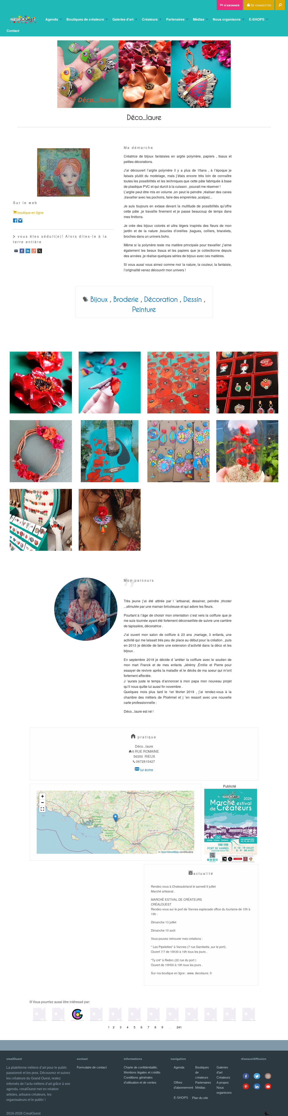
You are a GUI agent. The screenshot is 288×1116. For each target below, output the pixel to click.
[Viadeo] (33, 250)
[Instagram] (268, 1076)
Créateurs (150, 19)
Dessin (192, 299)
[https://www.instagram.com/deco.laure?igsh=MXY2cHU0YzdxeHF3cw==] (20, 220)
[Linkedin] (257, 1086)
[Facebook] (21, 250)
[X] (39, 250)
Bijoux (99, 299)
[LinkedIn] (27, 250)
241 (179, 1027)
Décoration (161, 299)
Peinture (144, 309)
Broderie (126, 299)
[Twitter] (257, 1076)
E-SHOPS (256, 19)
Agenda (51, 19)
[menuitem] (22, 19)
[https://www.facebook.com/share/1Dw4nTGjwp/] (15, 220)
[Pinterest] (245, 1086)
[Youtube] (268, 1086)
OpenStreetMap (170, 852)
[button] (115, 818)
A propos (223, 1082)
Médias (198, 19)
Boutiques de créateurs (85, 19)
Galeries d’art (122, 19)
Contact (13, 30)
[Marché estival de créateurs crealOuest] (230, 825)
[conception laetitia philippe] (267, 1113)
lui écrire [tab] (146, 769)
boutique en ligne (30, 212)
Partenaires (175, 19)
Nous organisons (227, 19)
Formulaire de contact (92, 1067)
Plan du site (200, 1098)
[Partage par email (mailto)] (16, 250)
